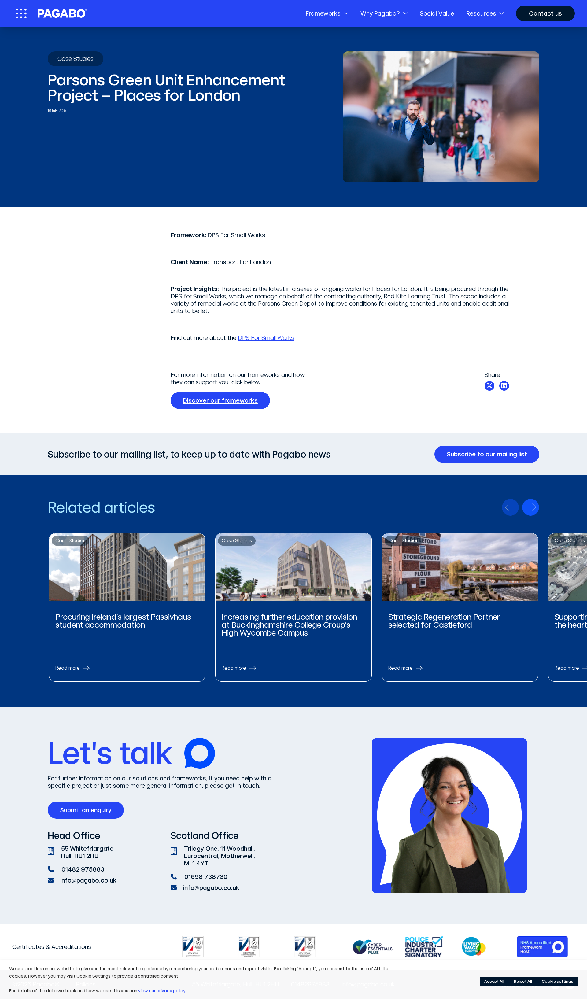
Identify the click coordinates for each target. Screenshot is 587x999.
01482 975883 (82, 869)
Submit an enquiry (86, 810)
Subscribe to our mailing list (487, 454)
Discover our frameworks (220, 400)
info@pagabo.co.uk (88, 880)
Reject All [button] (523, 981)
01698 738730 (205, 876)
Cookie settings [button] (557, 981)
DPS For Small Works (266, 337)
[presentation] (510, 507)
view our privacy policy (162, 990)
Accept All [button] (494, 981)
